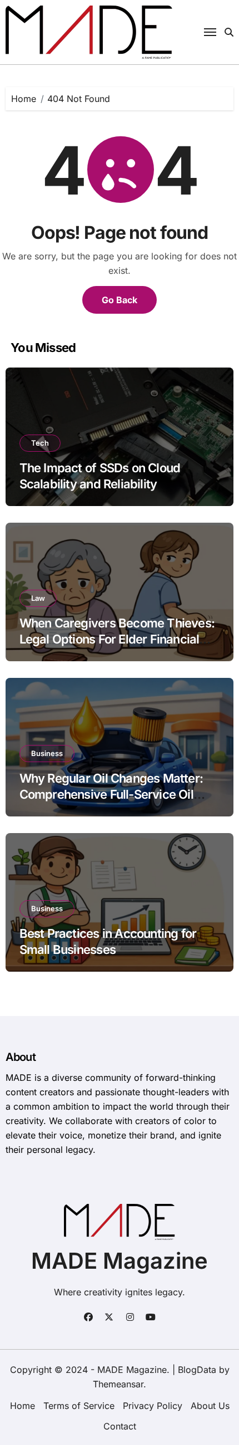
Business (47, 753)
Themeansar (118, 1384)
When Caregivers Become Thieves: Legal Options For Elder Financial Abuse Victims (117, 639)
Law (38, 598)
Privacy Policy (152, 1405)
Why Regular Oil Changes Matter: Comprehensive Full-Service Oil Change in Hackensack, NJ (111, 794)
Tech (40, 442)
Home (22, 1405)
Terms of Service (78, 1405)
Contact (119, 1426)
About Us (210, 1405)
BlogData (197, 1369)
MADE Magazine (119, 1260)
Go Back (119, 299)
